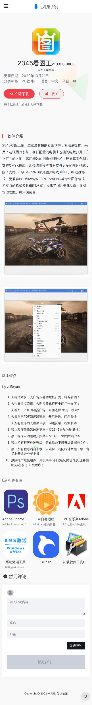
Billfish (46, 562)
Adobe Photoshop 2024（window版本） (15, 519)
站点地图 (62, 693)
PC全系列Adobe (76, 519)
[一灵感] (46, 6)
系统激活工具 (16, 562)
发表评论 (76, 645)
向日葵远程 (46, 519)
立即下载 (22, 94)
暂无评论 (18, 576)
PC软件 (28, 81)
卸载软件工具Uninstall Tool (76, 562)
